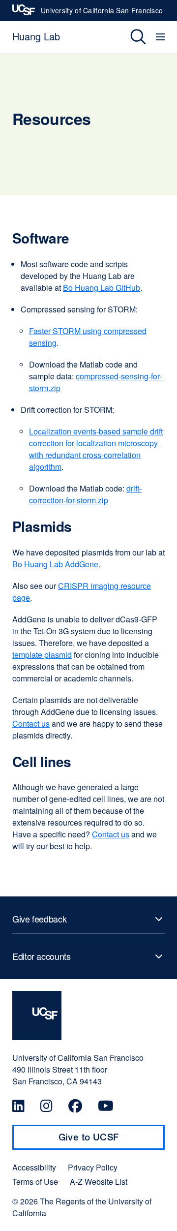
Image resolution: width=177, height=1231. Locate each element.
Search (131, 37)
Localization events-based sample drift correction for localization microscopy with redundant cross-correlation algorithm (96, 449)
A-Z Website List (98, 1182)
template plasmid (42, 654)
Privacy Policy (93, 1167)
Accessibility (34, 1167)
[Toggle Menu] (161, 37)
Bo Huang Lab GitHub (101, 287)
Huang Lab (36, 36)
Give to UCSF (108, 1140)
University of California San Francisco (102, 13)
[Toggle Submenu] (88, 919)
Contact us (31, 723)
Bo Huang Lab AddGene (55, 564)
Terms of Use (35, 1182)
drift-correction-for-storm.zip (85, 494)
